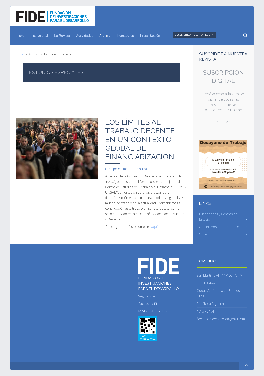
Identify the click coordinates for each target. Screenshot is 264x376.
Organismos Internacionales (219, 226)
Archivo (105, 35)
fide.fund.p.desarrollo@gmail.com (221, 319)
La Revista (62, 35)
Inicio (20, 35)
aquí (154, 226)
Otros (203, 234)
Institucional (39, 35)
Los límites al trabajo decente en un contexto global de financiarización (140, 139)
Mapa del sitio (152, 311)
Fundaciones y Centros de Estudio (218, 217)
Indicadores (125, 35)
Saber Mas (223, 122)
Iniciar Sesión (150, 35)
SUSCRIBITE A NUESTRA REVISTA (194, 34)
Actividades (84, 35)
